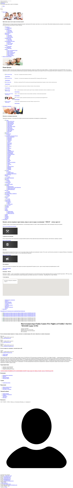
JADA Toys (8, 205)
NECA (7, 196)
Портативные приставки (10, 41)
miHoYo (6, 210)
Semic (8, 147)
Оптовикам (5, 219)
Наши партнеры (8, 301)
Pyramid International (10, 177)
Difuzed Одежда (10, 186)
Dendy (6, 45)
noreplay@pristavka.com (7, 352)
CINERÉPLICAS (10, 151)
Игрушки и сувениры (7, 106)
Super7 (6, 197)
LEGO (6, 209)
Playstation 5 (7, 26)
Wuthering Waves (10, 166)
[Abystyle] (5, 132)
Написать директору (9, 307)
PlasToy (6, 175)
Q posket (9, 171)
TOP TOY (9, 164)
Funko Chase (9, 130)
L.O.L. (6, 208)
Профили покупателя (5, 396)
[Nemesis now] (5, 133)
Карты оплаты (10, 32)
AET (8, 165)
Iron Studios (7, 194)
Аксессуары (9, 31)
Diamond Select (8, 182)
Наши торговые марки (7, 56)
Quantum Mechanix (10, 154)
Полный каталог (6, 388)
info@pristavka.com (7, 483)
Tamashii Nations (10, 172)
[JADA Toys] (5, 205)
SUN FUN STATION (11, 162)
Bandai (7, 170)
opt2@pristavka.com (7, 338)
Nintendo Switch (8, 38)
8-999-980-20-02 (7, 479)
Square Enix (9, 139)
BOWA (6, 215)
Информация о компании (10, 299)
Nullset (8, 159)
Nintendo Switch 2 (10, 55)
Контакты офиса (6, 378)
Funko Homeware (10, 123)
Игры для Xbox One (11, 52)
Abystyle (7, 132)
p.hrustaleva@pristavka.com (8, 346)
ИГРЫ (6, 49)
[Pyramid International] (5, 177)
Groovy (8, 141)
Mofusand (9, 168)
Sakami (8, 157)
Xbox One (7, 34)
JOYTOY (7, 207)
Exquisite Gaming (9, 184)
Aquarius (9, 140)
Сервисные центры (9, 305)
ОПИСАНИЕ (5, 354)
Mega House (9, 137)
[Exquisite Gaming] (5, 184)
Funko (7, 120)
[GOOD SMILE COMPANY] (5, 193)
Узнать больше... (7, 76)
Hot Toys (6, 190)
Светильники (10, 204)
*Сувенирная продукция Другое (11, 135)
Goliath (6, 214)
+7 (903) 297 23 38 (8, 475)
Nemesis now (8, 133)
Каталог (5, 311)
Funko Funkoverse (10, 129)
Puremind (6, 216)
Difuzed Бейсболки (11, 189)
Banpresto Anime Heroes (11, 173)
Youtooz (8, 156)
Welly (8, 149)
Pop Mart (9, 160)
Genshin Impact (10, 211)
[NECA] (5, 196)
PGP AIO (9, 42)
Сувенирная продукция (11, 311)
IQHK (8, 145)
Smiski (8, 161)
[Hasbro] (5, 206)
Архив (8, 134)
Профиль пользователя (7, 394)
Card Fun (6, 217)
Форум (6, 308)
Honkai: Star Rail (10, 212)
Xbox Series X (7, 33)
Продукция (5, 11)
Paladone (7, 180)
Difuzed (7, 185)
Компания (5, 269)
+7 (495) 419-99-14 (4, 482)
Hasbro (7, 206)
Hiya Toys (7, 178)
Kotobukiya (9, 138)
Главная (2, 311)
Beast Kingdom (10, 153)
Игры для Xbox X (10, 53)
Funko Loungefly (10, 122)
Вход (4, 6)
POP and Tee (9, 127)
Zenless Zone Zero (10, 213)
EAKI (8, 158)
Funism (8, 163)
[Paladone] (5, 180)
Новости (6, 300)
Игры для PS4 (10, 51)
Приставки (9, 30)
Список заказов (6, 393)
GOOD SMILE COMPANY (11, 193)
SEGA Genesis (10, 43)
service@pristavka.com (13, 484)
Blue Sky (6, 218)
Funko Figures (10, 128)
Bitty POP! (9, 131)
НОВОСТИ (5, 355)
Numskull (9, 155)
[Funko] (5, 120)
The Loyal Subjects (10, 136)
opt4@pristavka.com (7, 342)
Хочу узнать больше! (7, 240)
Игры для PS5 (10, 54)
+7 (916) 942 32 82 (6, 477)
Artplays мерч (7, 200)
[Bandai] (5, 170)
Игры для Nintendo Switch (12, 50)
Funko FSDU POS (10, 121)
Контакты (7, 306)
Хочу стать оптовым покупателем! (9, 226)
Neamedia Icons (10, 152)
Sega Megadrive (8, 47)
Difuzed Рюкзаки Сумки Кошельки (14, 187)
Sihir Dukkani (7, 192)
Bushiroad (9, 167)
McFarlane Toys (8, 174)
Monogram (9, 146)
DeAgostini (8, 199)
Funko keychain (10, 124)
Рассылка (4, 397)
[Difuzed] (5, 185)
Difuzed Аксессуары (11, 188)
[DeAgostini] (5, 199)
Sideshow (9, 150)
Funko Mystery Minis (11, 126)
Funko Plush (9, 125)
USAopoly (9, 148)
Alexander (9, 169)
